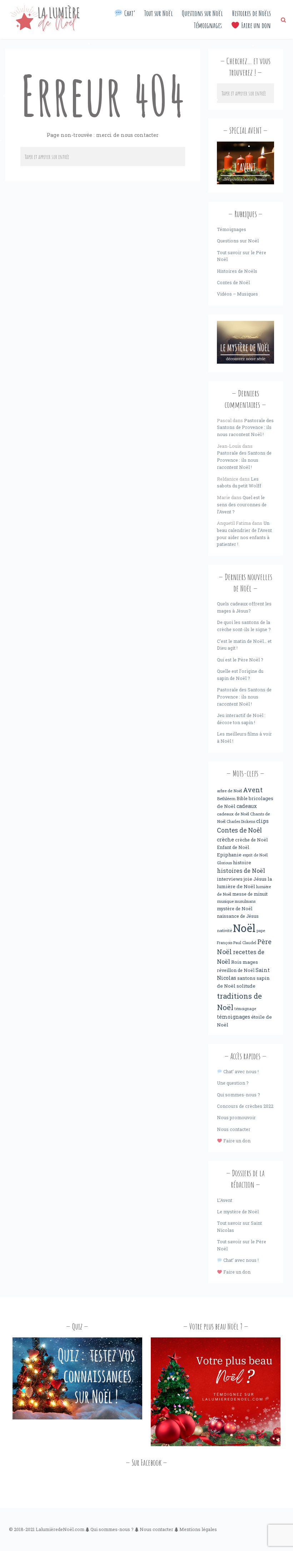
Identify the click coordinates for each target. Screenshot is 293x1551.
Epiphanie (229, 854)
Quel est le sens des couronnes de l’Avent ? (242, 505)
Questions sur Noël (202, 13)
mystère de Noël (234, 908)
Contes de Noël (233, 282)
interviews (230, 879)
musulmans (245, 901)
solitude (246, 986)
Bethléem (226, 798)
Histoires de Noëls (251, 13)
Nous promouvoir (236, 1117)
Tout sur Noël (158, 13)
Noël (244, 928)
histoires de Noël (241, 870)
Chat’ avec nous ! (240, 1071)
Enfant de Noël (233, 847)
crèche (225, 839)
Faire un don (255, 25)
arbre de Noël (229, 790)
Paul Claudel (244, 942)
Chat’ (129, 13)
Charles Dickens (241, 821)
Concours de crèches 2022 (245, 1106)
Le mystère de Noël (238, 1211)
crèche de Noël (251, 840)
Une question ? (233, 1083)
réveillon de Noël (235, 970)
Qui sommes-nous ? (238, 1094)
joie (248, 879)
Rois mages (244, 962)
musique (225, 901)
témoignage (245, 1008)
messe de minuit (250, 894)
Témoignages (208, 25)
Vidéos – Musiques (237, 294)
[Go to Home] (45, 30)
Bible (242, 798)
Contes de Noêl (239, 830)
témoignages (233, 1017)
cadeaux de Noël (233, 814)
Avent (253, 789)
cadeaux (247, 806)
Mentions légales (198, 1529)
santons (246, 978)
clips (262, 821)
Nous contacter (233, 1129)
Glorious (224, 862)
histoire (242, 862)
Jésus (260, 879)
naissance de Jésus (238, 916)
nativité (224, 930)
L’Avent (224, 1200)
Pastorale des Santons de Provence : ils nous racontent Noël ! (245, 427)
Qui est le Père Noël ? (240, 659)
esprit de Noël (255, 855)
